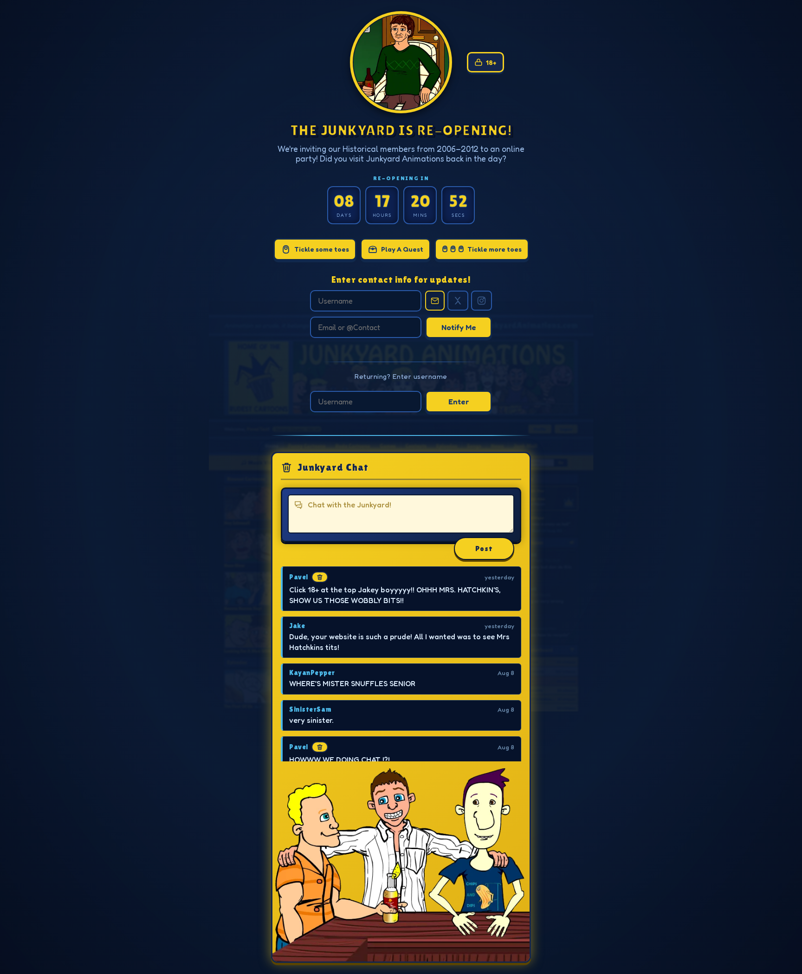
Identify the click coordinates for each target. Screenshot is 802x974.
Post (484, 548)
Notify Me (458, 327)
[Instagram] (481, 301)
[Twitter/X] (457, 301)
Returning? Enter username (401, 376)
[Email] (435, 301)
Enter (458, 401)
